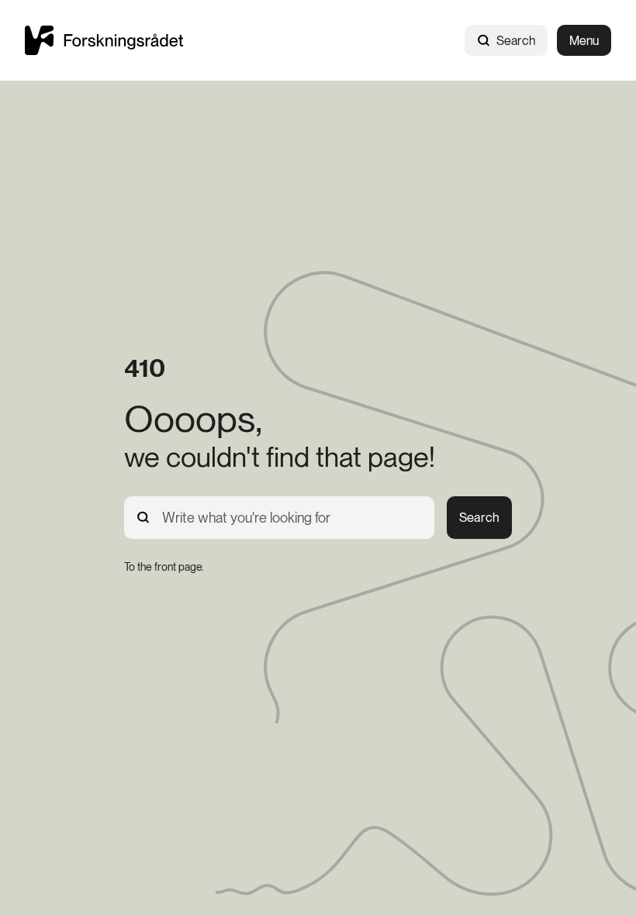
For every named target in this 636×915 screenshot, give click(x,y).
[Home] (104, 40)
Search (515, 40)
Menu (584, 40)
